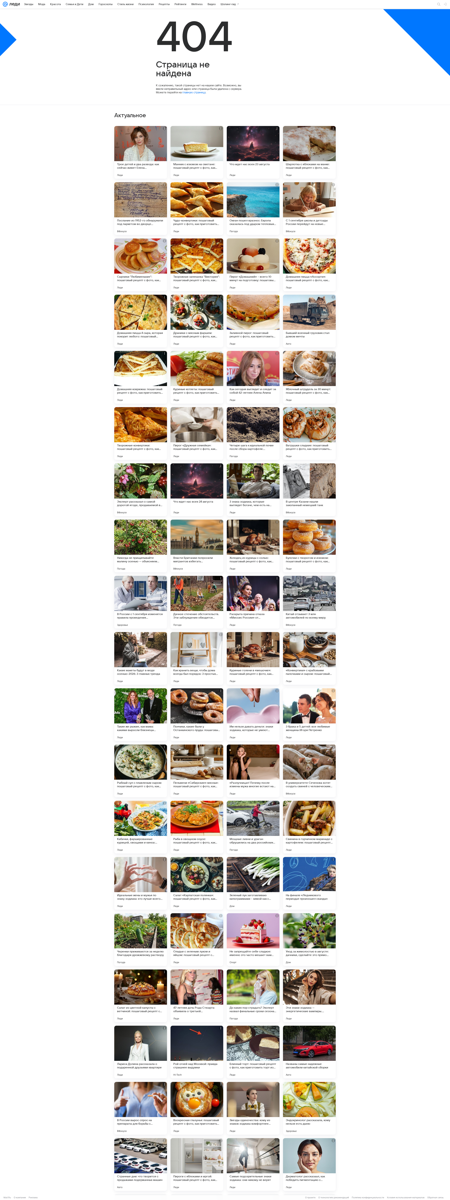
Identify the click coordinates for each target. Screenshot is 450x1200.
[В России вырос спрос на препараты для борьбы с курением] (140, 1108)
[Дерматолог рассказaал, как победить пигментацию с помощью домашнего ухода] (309, 1164)
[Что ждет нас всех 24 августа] (197, 489)
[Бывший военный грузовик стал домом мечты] (309, 321)
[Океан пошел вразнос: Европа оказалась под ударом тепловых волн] (253, 208)
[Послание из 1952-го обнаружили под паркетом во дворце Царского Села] (140, 208)
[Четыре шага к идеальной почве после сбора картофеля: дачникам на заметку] (253, 433)
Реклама (33, 1197)
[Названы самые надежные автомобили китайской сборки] (309, 1052)
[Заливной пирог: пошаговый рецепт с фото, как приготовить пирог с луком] (253, 321)
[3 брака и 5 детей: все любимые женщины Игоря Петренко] (309, 714)
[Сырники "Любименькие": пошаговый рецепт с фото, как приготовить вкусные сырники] (140, 264)
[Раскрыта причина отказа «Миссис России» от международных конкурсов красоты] (253, 602)
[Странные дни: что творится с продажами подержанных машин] (140, 1164)
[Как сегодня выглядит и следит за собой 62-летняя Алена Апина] (253, 377)
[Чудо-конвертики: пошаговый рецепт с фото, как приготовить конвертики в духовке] (197, 208)
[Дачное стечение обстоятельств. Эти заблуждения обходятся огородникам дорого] (197, 602)
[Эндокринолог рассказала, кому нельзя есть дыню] (309, 1108)
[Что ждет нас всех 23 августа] (253, 152)
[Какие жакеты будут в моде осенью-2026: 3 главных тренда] (140, 658)
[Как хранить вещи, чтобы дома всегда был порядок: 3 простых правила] (197, 658)
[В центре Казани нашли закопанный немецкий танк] (309, 489)
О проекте (310, 1197)
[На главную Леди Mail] (14, 4)
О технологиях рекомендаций (333, 1197)
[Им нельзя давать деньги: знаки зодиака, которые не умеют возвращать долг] (253, 714)
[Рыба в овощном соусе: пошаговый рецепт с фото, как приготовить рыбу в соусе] (197, 827)
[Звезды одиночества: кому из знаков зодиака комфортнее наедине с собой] (253, 1108)
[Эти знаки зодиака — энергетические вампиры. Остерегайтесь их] (309, 995)
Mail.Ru (7, 1197)
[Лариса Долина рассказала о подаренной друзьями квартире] (140, 1052)
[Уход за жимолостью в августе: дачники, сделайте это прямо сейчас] (309, 939)
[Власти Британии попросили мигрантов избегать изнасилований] (197, 546)
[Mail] (5, 4)
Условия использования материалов (406, 1197)
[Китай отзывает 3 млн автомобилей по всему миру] (309, 602)
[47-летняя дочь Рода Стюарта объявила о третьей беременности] (197, 995)
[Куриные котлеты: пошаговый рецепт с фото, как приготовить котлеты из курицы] (197, 377)
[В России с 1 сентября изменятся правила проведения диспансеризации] (140, 602)
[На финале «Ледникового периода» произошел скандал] (309, 883)
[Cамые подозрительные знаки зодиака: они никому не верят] (253, 1164)
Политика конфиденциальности (368, 1197)
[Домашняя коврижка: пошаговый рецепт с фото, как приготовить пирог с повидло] (140, 377)
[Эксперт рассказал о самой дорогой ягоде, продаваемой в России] (140, 489)
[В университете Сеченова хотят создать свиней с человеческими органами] (309, 771)
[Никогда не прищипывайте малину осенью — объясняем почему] (140, 546)
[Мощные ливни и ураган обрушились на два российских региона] (253, 827)
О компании (20, 1197)
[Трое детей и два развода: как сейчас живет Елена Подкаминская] (140, 152)
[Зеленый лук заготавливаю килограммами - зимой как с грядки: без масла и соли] (253, 883)
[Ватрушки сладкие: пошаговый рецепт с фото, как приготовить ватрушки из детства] (309, 433)
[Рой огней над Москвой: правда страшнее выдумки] (197, 1052)
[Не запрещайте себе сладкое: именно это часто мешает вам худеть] (253, 939)
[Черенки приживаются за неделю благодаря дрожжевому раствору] (140, 939)
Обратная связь (435, 1197)
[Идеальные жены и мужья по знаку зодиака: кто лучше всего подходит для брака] (140, 883)
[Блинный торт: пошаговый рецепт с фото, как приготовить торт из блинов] (253, 1052)
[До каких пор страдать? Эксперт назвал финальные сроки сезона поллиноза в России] (253, 995)
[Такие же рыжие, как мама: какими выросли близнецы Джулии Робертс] (140, 714)
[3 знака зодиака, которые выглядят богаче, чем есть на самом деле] (253, 489)
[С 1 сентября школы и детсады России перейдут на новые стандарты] (309, 208)
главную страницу (193, 92)
